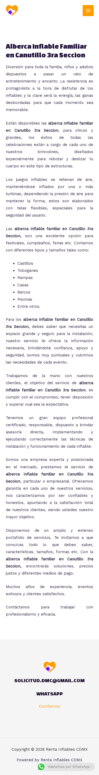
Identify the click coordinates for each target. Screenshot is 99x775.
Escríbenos (49, 706)
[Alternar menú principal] (88, 10)
